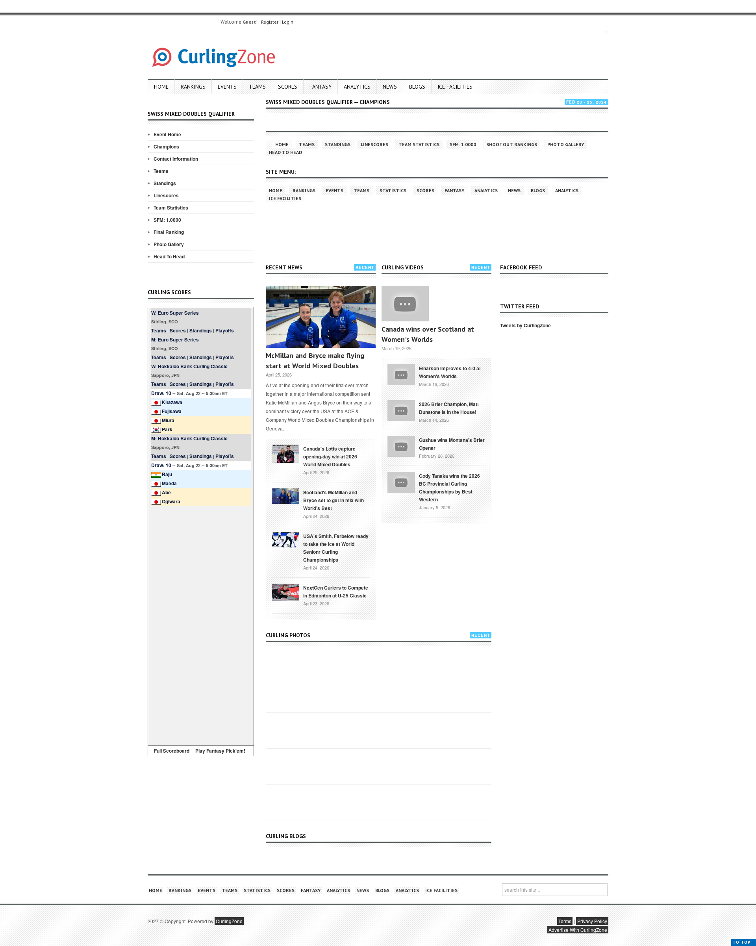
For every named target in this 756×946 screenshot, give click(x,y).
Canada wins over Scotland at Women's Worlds (428, 334)
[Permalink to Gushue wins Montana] (401, 445)
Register (269, 22)
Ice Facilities (454, 86)
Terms (564, 921)
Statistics (393, 190)
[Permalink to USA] (285, 539)
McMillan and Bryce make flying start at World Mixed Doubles (315, 360)
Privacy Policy (592, 921)
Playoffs (224, 330)
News (390, 86)
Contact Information (176, 158)
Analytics (357, 86)
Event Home (167, 134)
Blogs (417, 86)
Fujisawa (172, 411)
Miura (168, 420)
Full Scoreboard (171, 750)
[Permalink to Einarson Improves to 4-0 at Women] (401, 373)
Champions (166, 146)
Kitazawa (172, 402)
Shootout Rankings (511, 144)
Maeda (169, 483)
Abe (166, 492)
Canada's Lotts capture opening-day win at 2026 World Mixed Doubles (330, 456)
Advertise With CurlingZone (577, 929)
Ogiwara (171, 501)
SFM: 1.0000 (167, 219)
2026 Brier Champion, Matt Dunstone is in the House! (449, 408)
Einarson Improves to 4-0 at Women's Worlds (450, 372)
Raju (167, 474)
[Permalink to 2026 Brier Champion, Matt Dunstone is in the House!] (401, 409)
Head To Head (169, 256)
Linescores (166, 195)
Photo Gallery (169, 244)
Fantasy (320, 86)
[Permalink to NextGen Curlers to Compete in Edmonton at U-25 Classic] (285, 591)
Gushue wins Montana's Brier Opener (452, 443)
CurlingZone (229, 921)
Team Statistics (171, 207)
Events (227, 86)
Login (287, 22)
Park (167, 429)
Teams (257, 86)
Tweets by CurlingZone (525, 325)
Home (161, 86)
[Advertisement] (201, 624)
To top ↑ (743, 942)
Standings (165, 183)
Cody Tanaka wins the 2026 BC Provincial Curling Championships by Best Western (449, 487)
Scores (287, 86)
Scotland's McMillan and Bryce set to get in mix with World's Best (333, 500)
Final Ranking (169, 232)
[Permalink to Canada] (285, 453)
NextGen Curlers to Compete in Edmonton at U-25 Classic (335, 591)
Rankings (193, 86)
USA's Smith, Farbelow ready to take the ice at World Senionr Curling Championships (336, 547)
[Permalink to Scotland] (285, 495)
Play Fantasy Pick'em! (220, 750)
